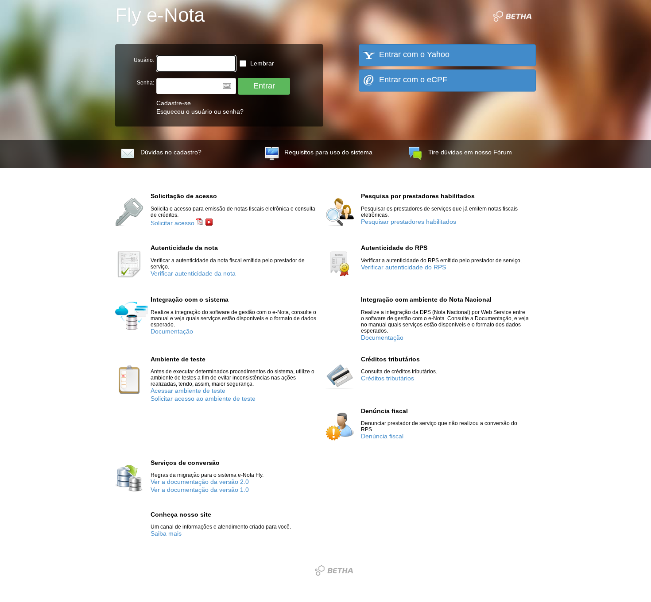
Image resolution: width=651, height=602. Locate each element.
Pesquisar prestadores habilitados (408, 222)
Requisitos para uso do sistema (328, 152)
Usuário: (144, 60)
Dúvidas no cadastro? (171, 152)
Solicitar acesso (172, 223)
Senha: (145, 83)
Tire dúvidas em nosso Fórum (470, 152)
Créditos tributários (387, 378)
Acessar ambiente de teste (188, 390)
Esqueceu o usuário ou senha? (200, 111)
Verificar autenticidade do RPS (403, 267)
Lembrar (261, 63)
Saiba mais (166, 533)
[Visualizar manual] (199, 223)
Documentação (172, 331)
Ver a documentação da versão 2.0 (200, 482)
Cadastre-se (173, 103)
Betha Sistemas (333, 570)
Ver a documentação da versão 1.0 (200, 490)
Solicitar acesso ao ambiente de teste (203, 398)
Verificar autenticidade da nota (193, 273)
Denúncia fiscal (382, 436)
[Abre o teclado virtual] (227, 86)
